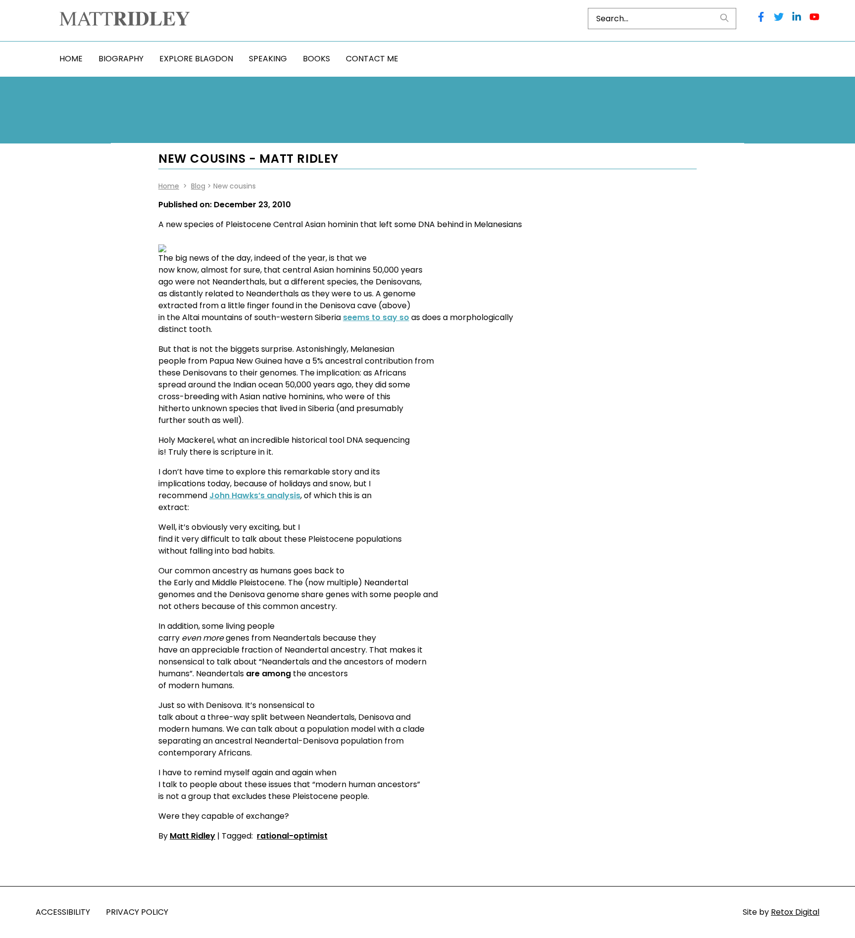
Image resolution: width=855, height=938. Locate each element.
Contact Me (372, 58)
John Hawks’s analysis (254, 495)
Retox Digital (795, 912)
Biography (120, 58)
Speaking (268, 58)
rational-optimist (292, 836)
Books (316, 58)
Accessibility (63, 912)
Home (71, 58)
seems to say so (376, 317)
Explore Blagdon (196, 58)
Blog (198, 186)
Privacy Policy (137, 912)
